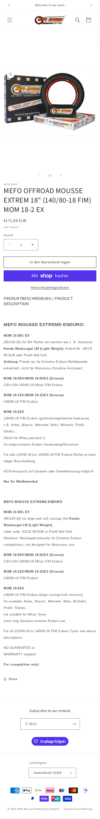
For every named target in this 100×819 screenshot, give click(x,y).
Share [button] (12, 679)
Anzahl (8, 235)
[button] (9, 20)
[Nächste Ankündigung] (91, 5)
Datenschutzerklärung (78, 809)
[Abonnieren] (74, 724)
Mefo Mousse (25, 808)
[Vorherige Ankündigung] (9, 5)
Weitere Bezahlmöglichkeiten (50, 287)
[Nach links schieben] (39, 175)
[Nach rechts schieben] (60, 175)
